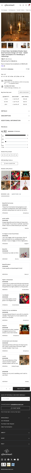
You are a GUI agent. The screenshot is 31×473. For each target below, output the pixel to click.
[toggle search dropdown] (20, 5)
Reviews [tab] (5, 194)
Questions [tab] (16, 194)
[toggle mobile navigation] (2, 5)
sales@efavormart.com (17, 404)
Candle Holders (20, 10)
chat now (16, 408)
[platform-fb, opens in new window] (8, 459)
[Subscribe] (28, 399)
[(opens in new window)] (3, 464)
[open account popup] (23, 5)
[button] (4, 45)
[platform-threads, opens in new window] (5, 459)
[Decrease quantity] (3, 389)
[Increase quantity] (10, 389)
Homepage (4, 10)
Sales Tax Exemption (6, 427)
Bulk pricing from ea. (9, 61)
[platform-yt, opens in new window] (15, 459)
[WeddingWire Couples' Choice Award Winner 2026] (8, 464)
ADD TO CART (21, 388)
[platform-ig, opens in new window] (2, 459)
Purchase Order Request (7, 423)
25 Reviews (10, 69)
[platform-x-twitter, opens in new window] (11, 459)
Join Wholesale (5, 420)
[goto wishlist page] (26, 5)
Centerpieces (12, 10)
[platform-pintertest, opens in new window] (18, 459)
